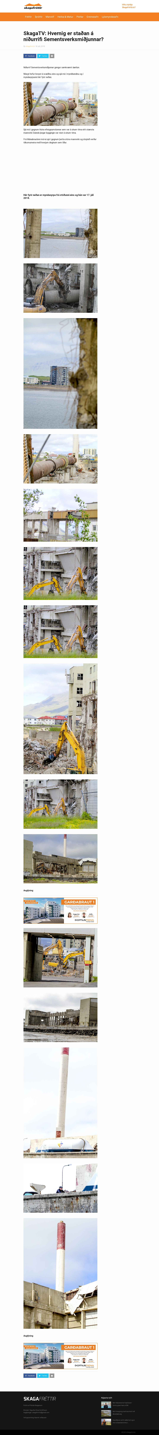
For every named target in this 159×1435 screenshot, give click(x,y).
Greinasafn (93, 16)
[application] (60, 170)
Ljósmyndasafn (110, 16)
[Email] (52, 56)
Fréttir (28, 16)
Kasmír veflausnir (41, 1417)
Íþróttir (38, 16)
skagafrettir (30, 46)
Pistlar (79, 16)
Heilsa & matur (65, 16)
